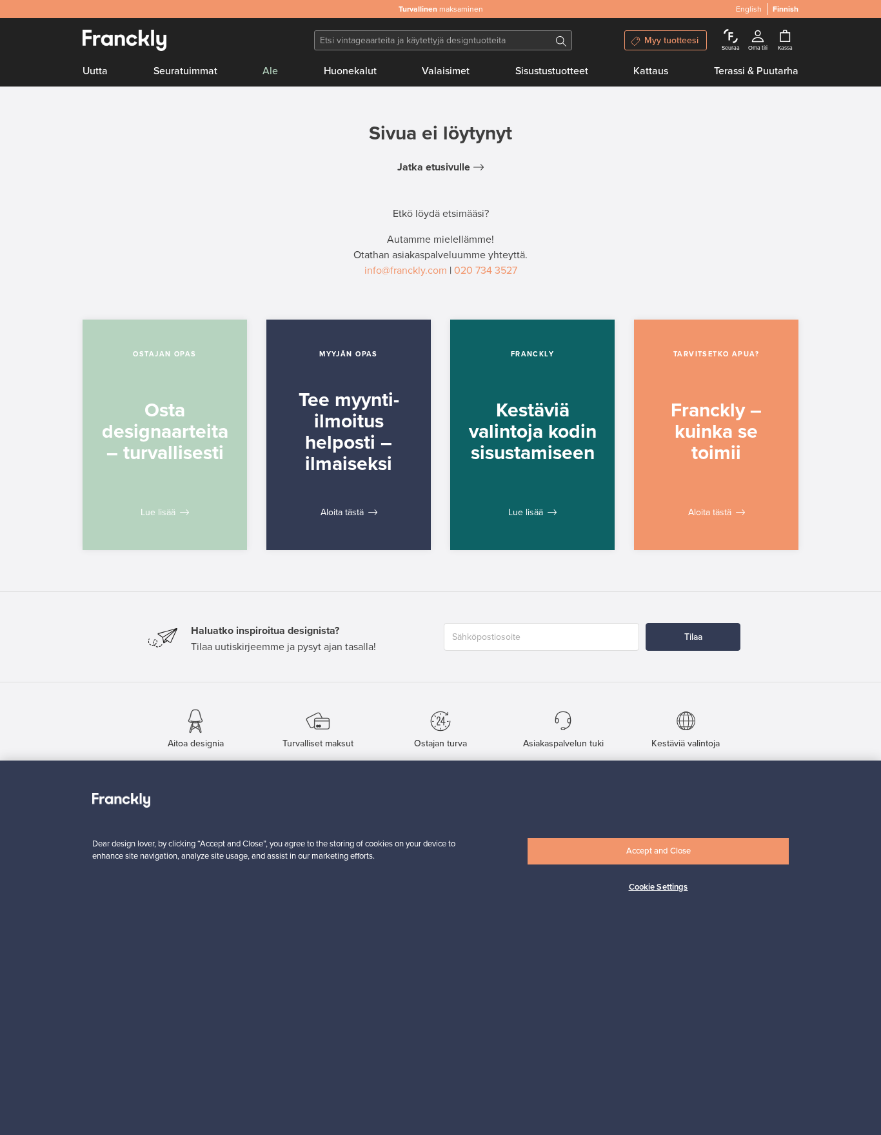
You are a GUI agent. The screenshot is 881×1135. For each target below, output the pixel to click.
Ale (270, 71)
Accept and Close (658, 851)
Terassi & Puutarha (756, 71)
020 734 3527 (485, 270)
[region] (440, 948)
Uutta (95, 71)
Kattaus (650, 71)
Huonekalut (350, 71)
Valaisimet (446, 71)
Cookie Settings (658, 887)
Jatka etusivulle (433, 167)
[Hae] (561, 40)
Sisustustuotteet (551, 71)
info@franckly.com (405, 270)
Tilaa (693, 636)
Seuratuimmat (185, 71)
